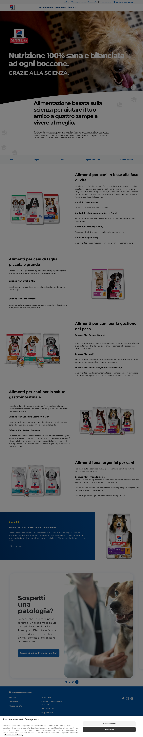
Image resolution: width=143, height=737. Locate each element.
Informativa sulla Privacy (13, 735)
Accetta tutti (109, 729)
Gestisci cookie (109, 724)
